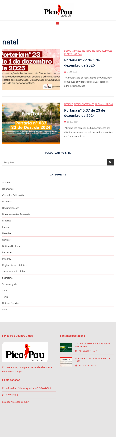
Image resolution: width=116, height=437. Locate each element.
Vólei (4, 309)
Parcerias (7, 252)
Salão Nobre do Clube (13, 271)
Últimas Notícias (73, 54)
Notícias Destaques (102, 50)
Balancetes (7, 188)
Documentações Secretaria (16, 214)
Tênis (5, 296)
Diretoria (6, 201)
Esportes (6, 220)
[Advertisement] (87, 399)
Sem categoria (9, 284)
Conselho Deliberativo (13, 195)
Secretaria (7, 277)
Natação (6, 233)
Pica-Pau (6, 258)
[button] (58, 23)
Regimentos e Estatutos (14, 265)
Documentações (72, 50)
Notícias (86, 50)
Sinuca (5, 290)
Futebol (6, 226)
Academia (7, 182)
